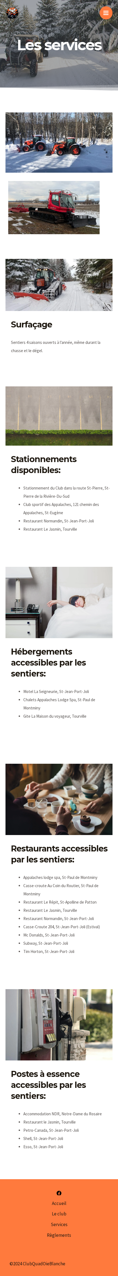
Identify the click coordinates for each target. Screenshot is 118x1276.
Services (59, 1224)
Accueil (59, 1203)
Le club (59, 1214)
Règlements (59, 1235)
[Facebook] (59, 1193)
